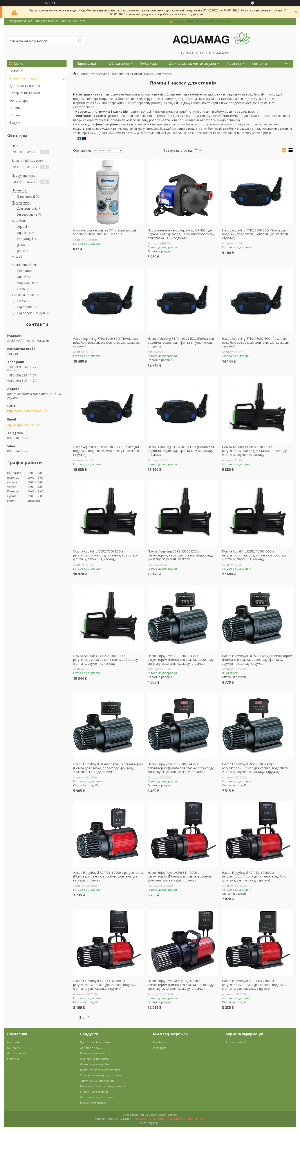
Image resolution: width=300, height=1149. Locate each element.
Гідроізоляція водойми (96, 1042)
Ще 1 (19, 256)
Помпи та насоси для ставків (100, 1070)
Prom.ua (172, 1115)
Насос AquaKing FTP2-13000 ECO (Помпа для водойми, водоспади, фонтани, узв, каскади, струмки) (255, 342)
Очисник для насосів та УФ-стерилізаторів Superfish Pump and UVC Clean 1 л (105, 232)
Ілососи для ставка (93, 1103)
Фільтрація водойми (94, 1059)
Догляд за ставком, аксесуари (192, 63)
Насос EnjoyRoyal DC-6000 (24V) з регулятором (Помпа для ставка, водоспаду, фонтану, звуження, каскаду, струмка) (108, 768)
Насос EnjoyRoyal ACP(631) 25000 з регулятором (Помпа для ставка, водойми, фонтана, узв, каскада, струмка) (105, 985)
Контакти (259, 63)
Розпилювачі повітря (95, 1053)
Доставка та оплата (24, 86)
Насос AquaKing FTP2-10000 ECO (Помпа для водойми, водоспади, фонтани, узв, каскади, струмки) (181, 342)
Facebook (159, 1042)
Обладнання (119, 63)
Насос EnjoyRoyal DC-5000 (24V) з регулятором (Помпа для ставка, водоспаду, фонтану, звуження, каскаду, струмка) (257, 660)
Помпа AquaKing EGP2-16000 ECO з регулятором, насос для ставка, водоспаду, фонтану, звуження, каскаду (254, 555)
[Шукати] (79, 41)
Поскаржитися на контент (150, 1119)
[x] (84, 139)
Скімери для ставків (94, 1092)
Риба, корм (148, 63)
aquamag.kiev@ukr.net (23, 425)
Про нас (15, 115)
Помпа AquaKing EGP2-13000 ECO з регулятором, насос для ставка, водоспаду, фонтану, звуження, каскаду (180, 555)
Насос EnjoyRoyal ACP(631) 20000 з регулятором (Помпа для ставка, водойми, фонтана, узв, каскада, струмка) (254, 876)
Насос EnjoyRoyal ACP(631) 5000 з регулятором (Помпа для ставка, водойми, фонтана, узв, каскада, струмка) (108, 876)
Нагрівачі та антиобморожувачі (102, 1086)
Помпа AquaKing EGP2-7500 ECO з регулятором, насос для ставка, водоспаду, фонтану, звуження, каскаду (106, 555)
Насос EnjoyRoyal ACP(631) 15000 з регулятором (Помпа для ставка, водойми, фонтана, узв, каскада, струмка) (180, 876)
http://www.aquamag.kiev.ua (27, 411)
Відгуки (14, 122)
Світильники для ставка (97, 1097)
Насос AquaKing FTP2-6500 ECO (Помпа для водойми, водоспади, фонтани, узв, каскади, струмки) (255, 234)
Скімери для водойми (95, 1064)
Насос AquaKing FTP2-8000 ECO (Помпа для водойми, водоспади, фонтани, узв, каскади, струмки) (106, 342)
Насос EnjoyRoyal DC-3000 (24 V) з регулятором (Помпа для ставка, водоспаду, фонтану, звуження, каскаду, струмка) (181, 660)
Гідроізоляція (87, 63)
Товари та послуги (23, 78)
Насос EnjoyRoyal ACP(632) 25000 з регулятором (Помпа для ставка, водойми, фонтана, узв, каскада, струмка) (254, 985)
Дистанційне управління (97, 1081)
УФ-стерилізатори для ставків (101, 1075)
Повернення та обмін (25, 93)
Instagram (159, 1048)
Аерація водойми (92, 1048)
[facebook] (79, 139)
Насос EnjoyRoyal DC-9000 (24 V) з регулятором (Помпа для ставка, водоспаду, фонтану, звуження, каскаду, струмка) (181, 768)
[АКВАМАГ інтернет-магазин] (211, 38)
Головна (15, 71)
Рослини (234, 63)
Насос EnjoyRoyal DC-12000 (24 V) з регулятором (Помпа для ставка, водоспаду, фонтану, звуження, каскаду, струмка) (255, 768)
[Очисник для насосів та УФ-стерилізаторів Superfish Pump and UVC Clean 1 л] (108, 192)
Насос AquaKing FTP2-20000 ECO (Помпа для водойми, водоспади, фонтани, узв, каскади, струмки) (181, 451)
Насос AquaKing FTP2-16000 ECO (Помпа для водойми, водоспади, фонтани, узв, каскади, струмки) (106, 451)
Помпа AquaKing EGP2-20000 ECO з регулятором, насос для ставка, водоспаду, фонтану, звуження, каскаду (106, 660)
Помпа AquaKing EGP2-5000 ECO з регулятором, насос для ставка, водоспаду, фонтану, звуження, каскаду (254, 451)
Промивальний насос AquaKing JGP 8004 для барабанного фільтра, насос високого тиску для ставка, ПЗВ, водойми (181, 234)
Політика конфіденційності (187, 1119)
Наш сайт (13, 1042)
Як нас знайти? (236, 1042)
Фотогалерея (19, 100)
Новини (15, 108)
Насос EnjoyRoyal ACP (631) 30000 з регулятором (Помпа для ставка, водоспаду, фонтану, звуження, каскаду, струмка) (181, 985)
